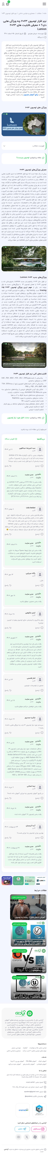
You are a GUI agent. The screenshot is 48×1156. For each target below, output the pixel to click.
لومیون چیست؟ (23, 157)
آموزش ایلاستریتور (29, 1064)
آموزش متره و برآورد (14, 1064)
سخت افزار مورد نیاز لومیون (18, 417)
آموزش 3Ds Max (31, 1061)
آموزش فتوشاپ (41, 1064)
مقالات (39, 13)
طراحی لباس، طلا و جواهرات (37, 1048)
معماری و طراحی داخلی (27, 13)
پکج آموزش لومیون (31, 94)
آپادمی (6, 1149)
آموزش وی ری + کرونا (17, 1061)
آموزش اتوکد (42, 1061)
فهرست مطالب (38, 145)
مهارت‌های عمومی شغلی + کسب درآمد (34, 1051)
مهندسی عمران (16, 1048)
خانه (44, 13)
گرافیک (25, 1048)
